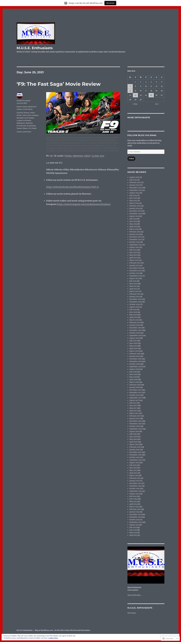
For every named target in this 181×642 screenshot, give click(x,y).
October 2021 (134, 273)
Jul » (157, 104)
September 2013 (135, 522)
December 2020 (135, 299)
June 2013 (133, 530)
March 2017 (134, 413)
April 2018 (133, 380)
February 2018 (134, 385)
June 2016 (133, 437)
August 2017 (134, 400)
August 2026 (134, 177)
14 (130, 91)
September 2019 (135, 335)
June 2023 (133, 221)
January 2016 (134, 450)
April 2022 (133, 258)
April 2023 (133, 227)
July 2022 (133, 250)
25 (151, 95)
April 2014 (133, 504)
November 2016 (135, 424)
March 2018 (134, 382)
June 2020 (133, 312)
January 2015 (134, 481)
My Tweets (131, 613)
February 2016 (135, 447)
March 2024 (134, 203)
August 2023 (134, 216)
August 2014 (134, 494)
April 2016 (133, 442)
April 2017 (133, 411)
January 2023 (134, 234)
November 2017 (135, 393)
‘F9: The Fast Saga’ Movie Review (59, 84)
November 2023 (135, 214)
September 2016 (135, 429)
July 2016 (133, 434)
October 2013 (134, 520)
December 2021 (135, 268)
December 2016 (135, 421)
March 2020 (134, 320)
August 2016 (134, 431)
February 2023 (135, 232)
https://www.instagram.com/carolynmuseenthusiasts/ (84, 204)
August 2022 (134, 247)
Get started (110, 3)
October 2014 (134, 488)
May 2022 (133, 255)
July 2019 (133, 341)
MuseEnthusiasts (23, 101)
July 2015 (132, 465)
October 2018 (134, 364)
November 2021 (135, 271)
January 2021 (134, 297)
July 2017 (132, 403)
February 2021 (134, 294)
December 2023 (135, 211)
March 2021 (134, 291)
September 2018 (135, 367)
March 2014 (134, 507)
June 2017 (133, 405)
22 (135, 95)
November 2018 (135, 361)
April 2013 (133, 535)
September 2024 (135, 190)
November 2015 (135, 455)
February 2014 (134, 509)
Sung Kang (31, 126)
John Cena (27, 115)
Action (68, 156)
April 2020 (133, 317)
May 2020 (133, 315)
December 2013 (135, 514)
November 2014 (135, 486)
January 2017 (134, 418)
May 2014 (133, 501)
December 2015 (135, 452)
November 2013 (135, 517)
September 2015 (135, 460)
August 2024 (134, 193)
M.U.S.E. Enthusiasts (35, 48)
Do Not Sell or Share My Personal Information (72, 630)
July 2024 (133, 195)
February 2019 (135, 354)
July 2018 (132, 372)
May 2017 (133, 408)
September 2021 (135, 276)
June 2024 (133, 198)
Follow (131, 159)
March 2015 (134, 476)
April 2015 (133, 473)
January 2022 (134, 265)
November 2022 (135, 239)
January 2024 (134, 208)
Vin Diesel (32, 128)
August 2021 (134, 278)
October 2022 (134, 242)
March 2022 (134, 260)
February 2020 (135, 322)
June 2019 (133, 343)
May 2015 (133, 470)
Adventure (78, 156)
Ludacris (20, 120)
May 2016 (133, 439)
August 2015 (134, 463)
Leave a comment (24, 132)
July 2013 (132, 527)
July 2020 (133, 310)
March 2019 (134, 351)
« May (134, 104)
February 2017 (134, 416)
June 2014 (133, 499)
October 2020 (134, 304)
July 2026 (133, 180)
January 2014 (134, 512)
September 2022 (135, 245)
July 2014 (132, 496)
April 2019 (133, 348)
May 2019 (133, 346)
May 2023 (133, 224)
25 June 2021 (98, 156)
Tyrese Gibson (22, 128)
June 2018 (133, 374)
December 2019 (135, 328)
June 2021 (133, 284)
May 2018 (133, 377)
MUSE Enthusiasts (138, 117)
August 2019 (134, 338)
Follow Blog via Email (142, 135)
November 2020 (135, 302)
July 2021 (132, 281)
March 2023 (134, 229)
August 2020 (134, 307)
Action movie (22, 107)
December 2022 (135, 237)
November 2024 (135, 188)
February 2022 (135, 263)
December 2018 (135, 359)
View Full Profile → (134, 595)
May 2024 (133, 201)
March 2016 (134, 444)
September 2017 (135, 398)
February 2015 (134, 478)
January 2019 (134, 356)
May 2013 (133, 533)
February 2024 (135, 206)
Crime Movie (27, 109)
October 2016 (134, 426)
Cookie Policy (53, 638)
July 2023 (133, 219)
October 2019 (134, 333)
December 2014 (135, 483)
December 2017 (135, 390)
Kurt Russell (29, 118)
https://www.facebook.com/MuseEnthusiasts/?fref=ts (72, 187)
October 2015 (134, 457)
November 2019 (135, 330)
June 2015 (133, 468)
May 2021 (133, 286)
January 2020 (134, 325)
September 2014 (135, 491)
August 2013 (134, 525)
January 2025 (134, 185)
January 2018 (134, 387)
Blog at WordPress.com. (44, 630)
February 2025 (135, 182)
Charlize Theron (23, 113)
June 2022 (133, 252)
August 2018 (134, 369)
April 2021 (133, 289)
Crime (87, 156)
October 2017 (134, 395)
